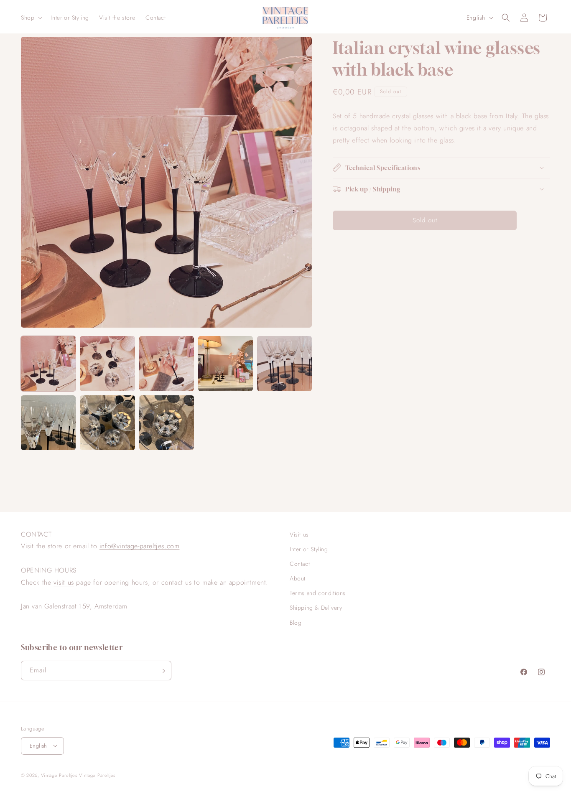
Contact (300, 564)
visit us (64, 582)
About (298, 578)
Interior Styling (309, 549)
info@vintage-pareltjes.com (139, 546)
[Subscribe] (162, 671)
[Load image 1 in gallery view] (48, 363)
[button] (31, 17)
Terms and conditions (318, 593)
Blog (295, 622)
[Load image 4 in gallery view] (225, 363)
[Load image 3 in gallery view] (166, 363)
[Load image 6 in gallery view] (48, 422)
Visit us (299, 534)
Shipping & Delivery (316, 608)
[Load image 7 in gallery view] (107, 422)
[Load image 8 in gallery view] (166, 422)
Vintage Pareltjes (59, 774)
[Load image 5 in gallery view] (284, 363)
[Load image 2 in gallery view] (107, 363)
